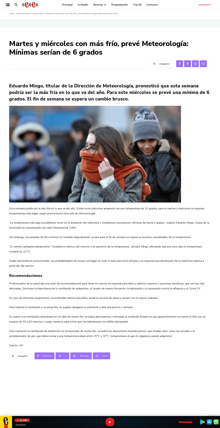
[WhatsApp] (195, 63)
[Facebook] (179, 63)
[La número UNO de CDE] (30, 5)
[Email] (203, 63)
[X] (187, 63)
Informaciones (23, 13)
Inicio (11, 13)
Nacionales (38, 13)
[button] (16, 4)
